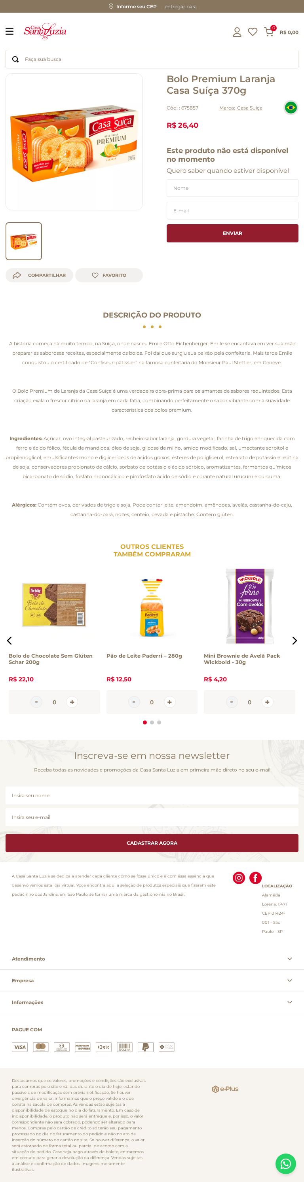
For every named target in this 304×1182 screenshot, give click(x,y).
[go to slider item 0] (24, 241)
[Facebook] (255, 904)
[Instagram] (239, 904)
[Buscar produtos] (15, 59)
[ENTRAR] (237, 32)
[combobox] (152, 59)
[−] (36, 702)
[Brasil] (290, 107)
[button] (152, 6)
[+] (72, 702)
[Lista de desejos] (253, 34)
